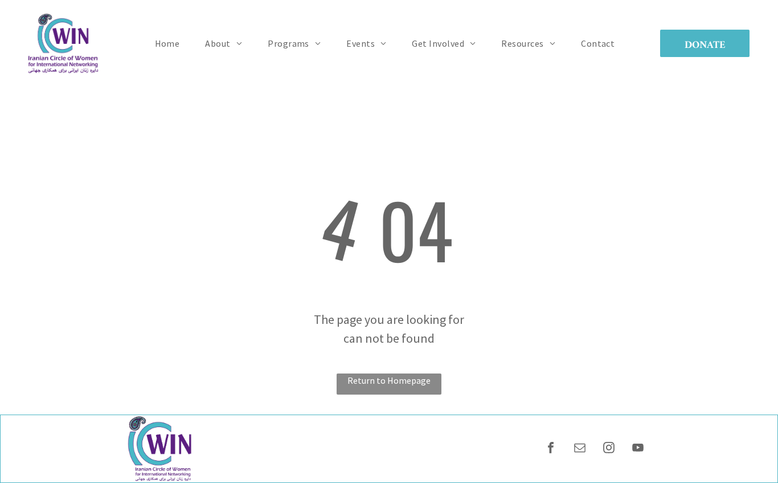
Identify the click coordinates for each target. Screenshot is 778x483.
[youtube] (637, 449)
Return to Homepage (389, 380)
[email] (579, 449)
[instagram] (608, 449)
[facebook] (550, 449)
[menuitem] (171, 43)
